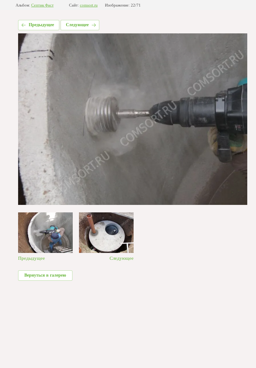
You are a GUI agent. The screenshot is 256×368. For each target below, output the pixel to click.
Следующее (77, 24)
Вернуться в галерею (45, 275)
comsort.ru (89, 5)
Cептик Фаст (42, 5)
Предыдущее (41, 24)
